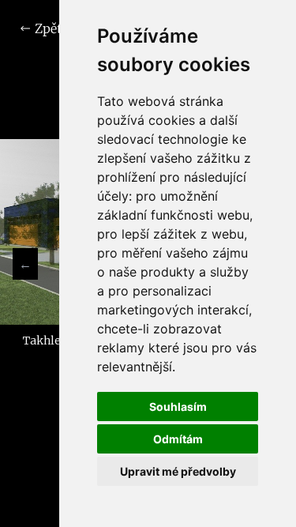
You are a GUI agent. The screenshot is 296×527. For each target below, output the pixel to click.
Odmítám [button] (178, 439)
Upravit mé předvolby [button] (178, 471)
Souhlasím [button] (178, 406)
